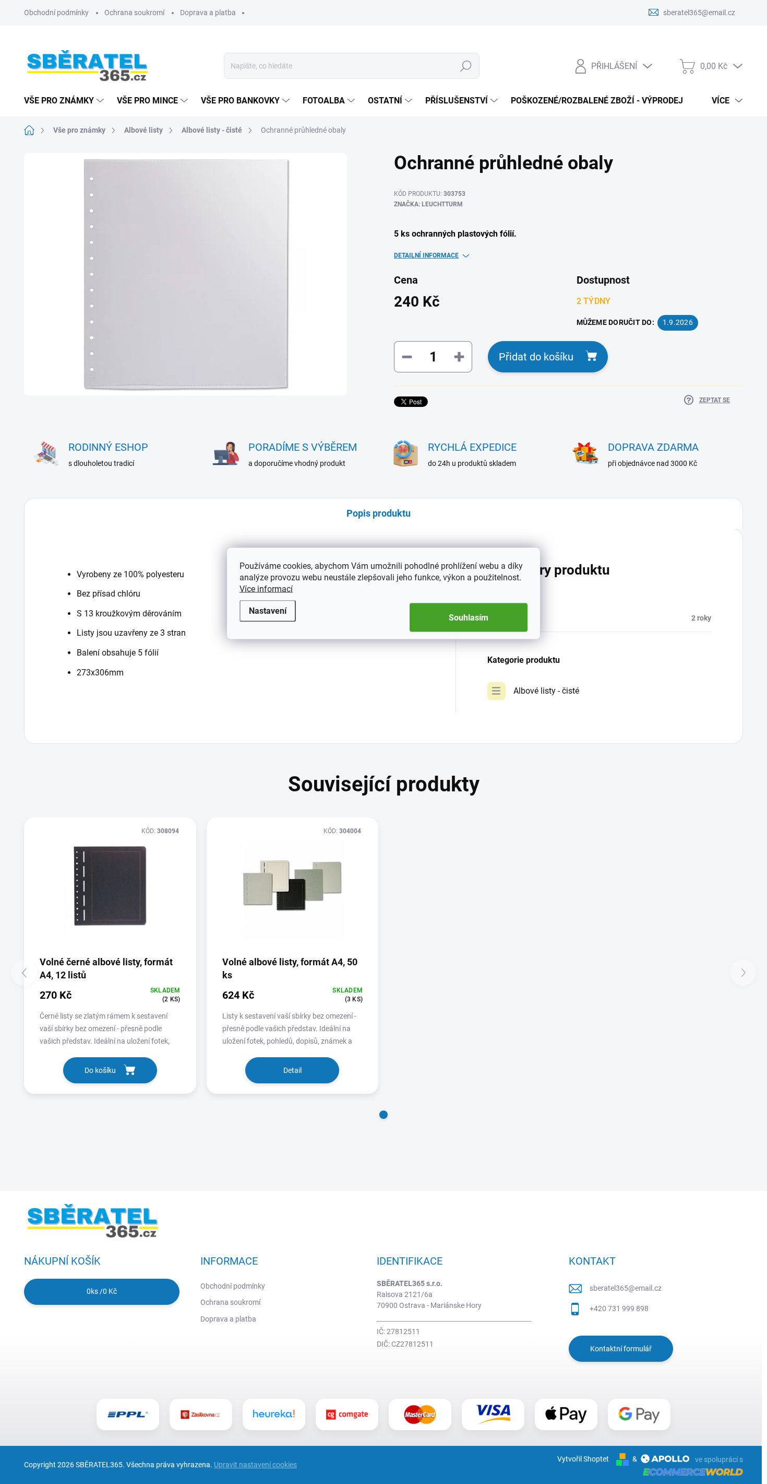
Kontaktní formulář (621, 1349)
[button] (383, 1114)
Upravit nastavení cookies (255, 1464)
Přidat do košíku (536, 356)
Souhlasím (468, 618)
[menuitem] (65, 100)
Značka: (428, 204)
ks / (102, 1291)
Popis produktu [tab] (378, 513)
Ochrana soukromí (134, 12)
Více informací (266, 589)
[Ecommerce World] (689, 1471)
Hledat (466, 66)
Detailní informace (426, 255)
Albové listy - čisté (546, 691)
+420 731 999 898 (619, 1308)
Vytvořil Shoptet (583, 1459)
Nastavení (267, 610)
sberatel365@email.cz (626, 1288)
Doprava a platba (208, 12)
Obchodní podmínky (56, 12)
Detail (292, 1070)
